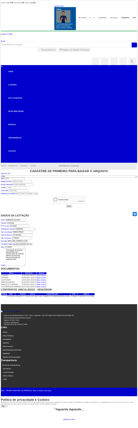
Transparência (48, 50)
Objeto (3, 265)
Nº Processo (5, 226)
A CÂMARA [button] (12, 85)
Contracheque (8, 372)
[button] (59, 6)
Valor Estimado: (6, 238)
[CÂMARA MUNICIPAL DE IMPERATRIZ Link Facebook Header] (95, 61)
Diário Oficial (7, 376)
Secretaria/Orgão (6, 244)
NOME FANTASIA (7, 184)
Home (3, 166)
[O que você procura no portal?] (134, 45)
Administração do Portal (11, 350)
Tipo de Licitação (6, 232)
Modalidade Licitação (8, 229)
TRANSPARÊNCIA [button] (14, 138)
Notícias (5, 343)
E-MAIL (3, 187)
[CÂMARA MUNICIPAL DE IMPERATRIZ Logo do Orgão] (6, 34)
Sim (7, 406)
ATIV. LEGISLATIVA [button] (15, 98)
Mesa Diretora (8, 336)
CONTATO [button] (12, 151)
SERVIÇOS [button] (12, 124)
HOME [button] (10, 71)
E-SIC (4, 379)
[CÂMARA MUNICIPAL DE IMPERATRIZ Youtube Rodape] (136, 393)
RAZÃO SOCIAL (6, 181)
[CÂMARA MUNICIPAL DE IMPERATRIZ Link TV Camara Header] (123, 61)
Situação (4, 223)
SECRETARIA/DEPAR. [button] (16, 111)
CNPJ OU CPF (5, 173)
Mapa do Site (114, 17)
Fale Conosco (7, 346)
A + (90, 17)
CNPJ (2, 178)
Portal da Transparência (11, 365)
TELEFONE (4, 190)
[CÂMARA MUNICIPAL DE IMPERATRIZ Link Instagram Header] (104, 61)
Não (3, 406)
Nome (3, 220)
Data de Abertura (6, 235)
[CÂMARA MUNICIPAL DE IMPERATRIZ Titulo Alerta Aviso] (69, 419)
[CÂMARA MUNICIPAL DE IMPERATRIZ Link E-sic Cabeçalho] (132, 61)
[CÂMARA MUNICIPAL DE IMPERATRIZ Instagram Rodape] (133, 393)
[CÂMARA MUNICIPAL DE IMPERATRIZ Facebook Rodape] (130, 393)
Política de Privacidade (11, 357)
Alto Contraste (82, 17)
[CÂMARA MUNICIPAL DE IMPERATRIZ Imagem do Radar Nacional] (74, 50)
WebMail (6, 353)
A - (94, 17)
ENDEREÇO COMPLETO (9, 193)
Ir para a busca (19, 2)
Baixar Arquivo (41, 275)
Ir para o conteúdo (7, 2)
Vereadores (6, 339)
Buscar (3, 41)
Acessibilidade (102, 17)
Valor (2, 247)
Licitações (23, 166)
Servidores (6, 369)
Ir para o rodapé (30, 2)
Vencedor (4, 241)
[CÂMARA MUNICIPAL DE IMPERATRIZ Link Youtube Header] (114, 61)
